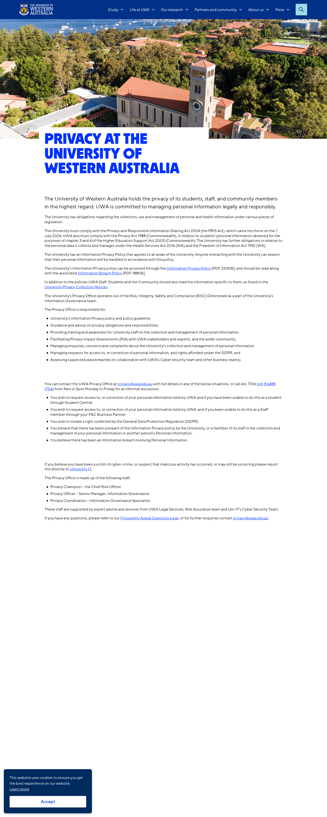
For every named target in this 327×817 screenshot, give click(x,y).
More (279, 9)
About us (256, 9)
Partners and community (216, 9)
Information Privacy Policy (189, 268)
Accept (48, 802)
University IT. (81, 469)
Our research (172, 9)
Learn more (19, 789)
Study (113, 9)
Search (301, 9)
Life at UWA (139, 9)
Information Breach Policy (100, 273)
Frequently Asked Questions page (149, 518)
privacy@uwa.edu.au (135, 384)
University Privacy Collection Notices (76, 287)
